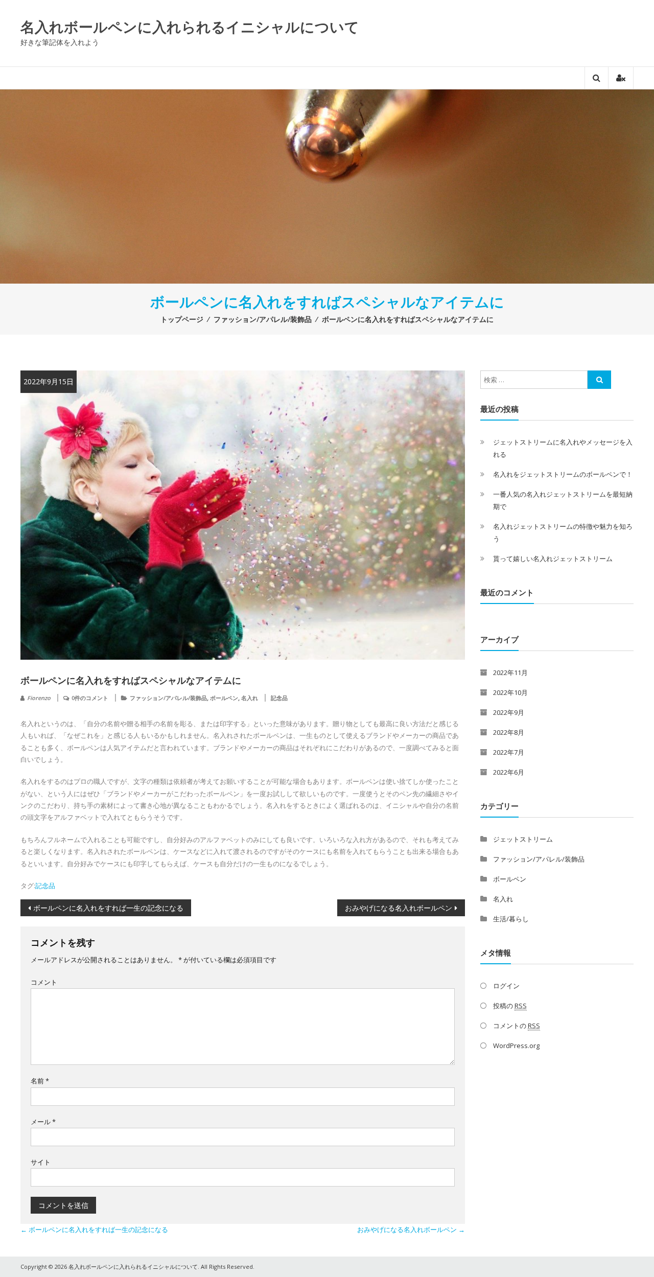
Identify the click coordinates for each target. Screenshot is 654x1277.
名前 (40, 1080)
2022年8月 (508, 732)
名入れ (249, 698)
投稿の (510, 1005)
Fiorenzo (39, 698)
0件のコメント (90, 698)
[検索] (599, 379)
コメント (44, 982)
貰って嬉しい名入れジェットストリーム (553, 558)
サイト (41, 1162)
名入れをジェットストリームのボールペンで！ (563, 474)
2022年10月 (510, 692)
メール (43, 1121)
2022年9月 (508, 712)
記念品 (279, 698)
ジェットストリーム (523, 839)
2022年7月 (508, 752)
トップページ (181, 319)
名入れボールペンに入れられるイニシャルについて (189, 26)
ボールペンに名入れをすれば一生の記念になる (108, 908)
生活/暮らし (511, 918)
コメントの (516, 1025)
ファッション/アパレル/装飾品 (263, 319)
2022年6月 (508, 772)
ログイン (506, 985)
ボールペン (224, 698)
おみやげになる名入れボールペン (398, 908)
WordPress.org (516, 1045)
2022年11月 (510, 672)
